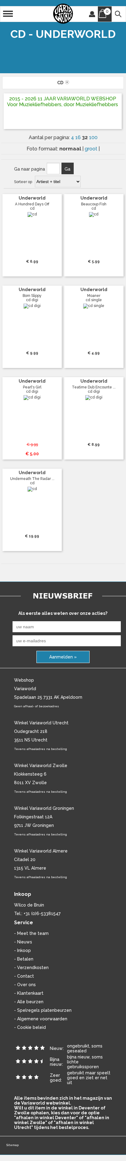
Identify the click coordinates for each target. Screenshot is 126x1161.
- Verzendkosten (31, 967)
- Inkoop (22, 950)
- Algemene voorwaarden (40, 1018)
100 (93, 137)
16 (78, 137)
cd (61, 82)
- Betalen (23, 959)
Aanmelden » (63, 656)
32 (85, 137)
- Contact (24, 976)
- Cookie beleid (30, 1027)
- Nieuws (23, 941)
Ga (67, 169)
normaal (70, 149)
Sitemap (12, 1145)
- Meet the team (31, 933)
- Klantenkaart (28, 993)
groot (91, 149)
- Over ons (25, 984)
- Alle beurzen (28, 1001)
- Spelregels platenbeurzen (43, 1010)
